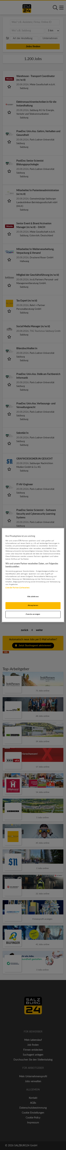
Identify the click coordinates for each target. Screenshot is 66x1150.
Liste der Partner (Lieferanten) (17, 588)
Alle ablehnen (33, 596)
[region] (33, 575)
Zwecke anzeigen (33, 614)
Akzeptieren (33, 605)
